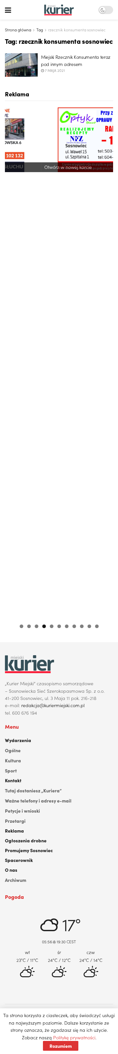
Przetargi (15, 821)
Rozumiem (60, 1046)
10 (89, 626)
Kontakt (13, 780)
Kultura (13, 760)
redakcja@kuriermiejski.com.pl (53, 705)
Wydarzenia (18, 740)
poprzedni (13, 362)
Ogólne (13, 750)
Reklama (14, 830)
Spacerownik (19, 860)
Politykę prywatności (74, 1037)
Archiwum (15, 880)
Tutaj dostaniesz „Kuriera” (33, 790)
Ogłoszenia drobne (26, 840)
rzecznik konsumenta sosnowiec (77, 29)
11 (97, 626)
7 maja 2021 (54, 70)
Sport (11, 770)
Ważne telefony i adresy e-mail (38, 800)
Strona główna (18, 29)
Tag (39, 29)
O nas (11, 870)
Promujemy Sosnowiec (29, 850)
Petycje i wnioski (22, 810)
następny (105, 362)
